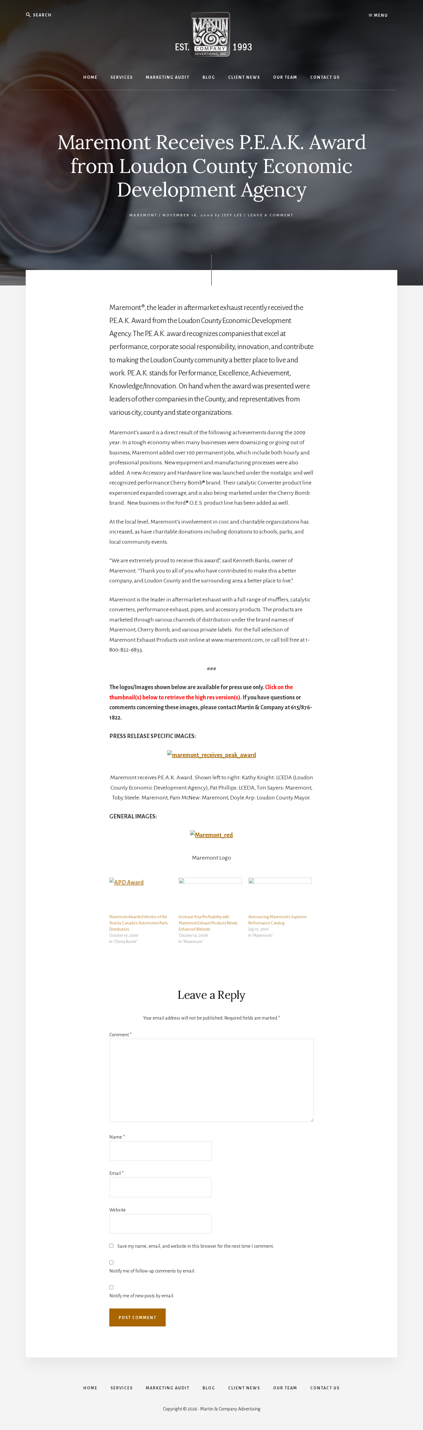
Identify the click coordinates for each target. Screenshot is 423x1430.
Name (117, 1137)
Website (117, 1209)
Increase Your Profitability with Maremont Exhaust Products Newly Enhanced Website (208, 923)
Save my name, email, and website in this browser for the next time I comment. (195, 1246)
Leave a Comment (271, 215)
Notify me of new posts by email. (141, 1295)
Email (116, 1173)
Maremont (143, 215)
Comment (120, 1034)
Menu (380, 15)
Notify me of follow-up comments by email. (152, 1270)
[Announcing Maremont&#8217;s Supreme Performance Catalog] (280, 896)
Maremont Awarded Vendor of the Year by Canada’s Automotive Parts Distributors (138, 923)
